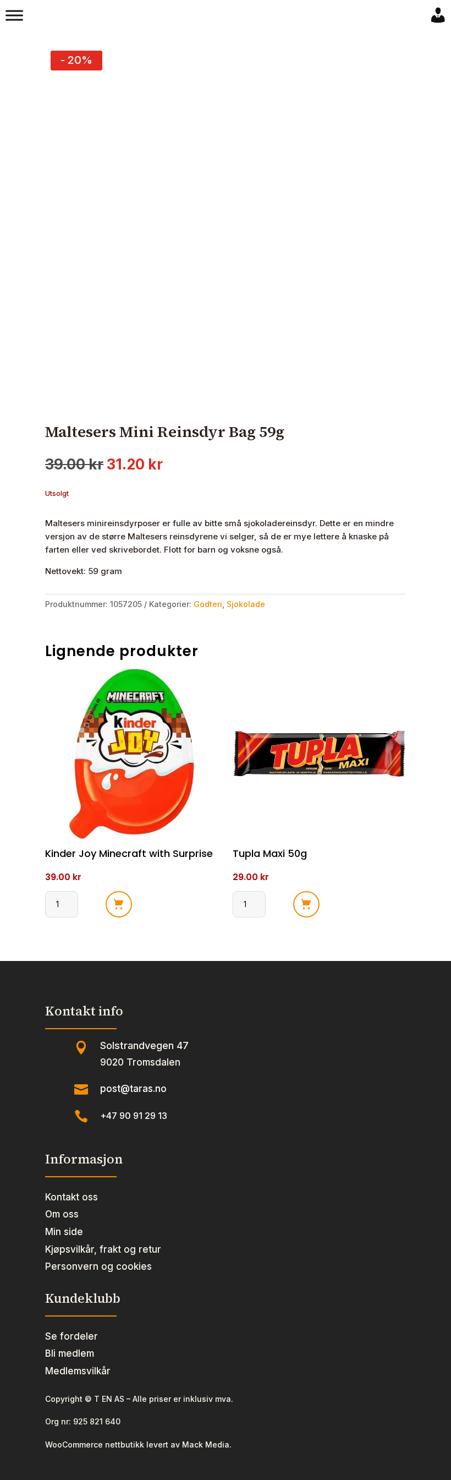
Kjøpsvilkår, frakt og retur (103, 1249)
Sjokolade (246, 604)
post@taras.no (133, 1088)
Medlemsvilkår (78, 1371)
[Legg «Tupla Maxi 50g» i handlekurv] (306, 904)
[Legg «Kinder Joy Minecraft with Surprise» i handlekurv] (119, 904)
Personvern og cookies (98, 1266)
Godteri (208, 604)
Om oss (62, 1214)
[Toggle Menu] (14, 15)
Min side (64, 1231)
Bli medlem (69, 1353)
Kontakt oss (71, 1197)
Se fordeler (71, 1336)
